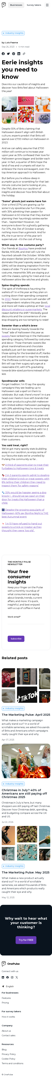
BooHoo (23, 248)
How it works (8, 1017)
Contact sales (8, 1035)
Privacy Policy (9, 1054)
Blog (4, 1049)
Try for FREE (26, 940)
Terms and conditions (12, 1063)
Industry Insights (14, 33)
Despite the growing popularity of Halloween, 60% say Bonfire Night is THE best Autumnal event (25, 513)
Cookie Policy (8, 1059)
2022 (8, 299)
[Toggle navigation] (47, 5)
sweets (6, 336)
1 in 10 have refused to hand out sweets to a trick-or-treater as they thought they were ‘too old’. (22, 527)
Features (6, 998)
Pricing (5, 1002)
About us (6, 1031)
